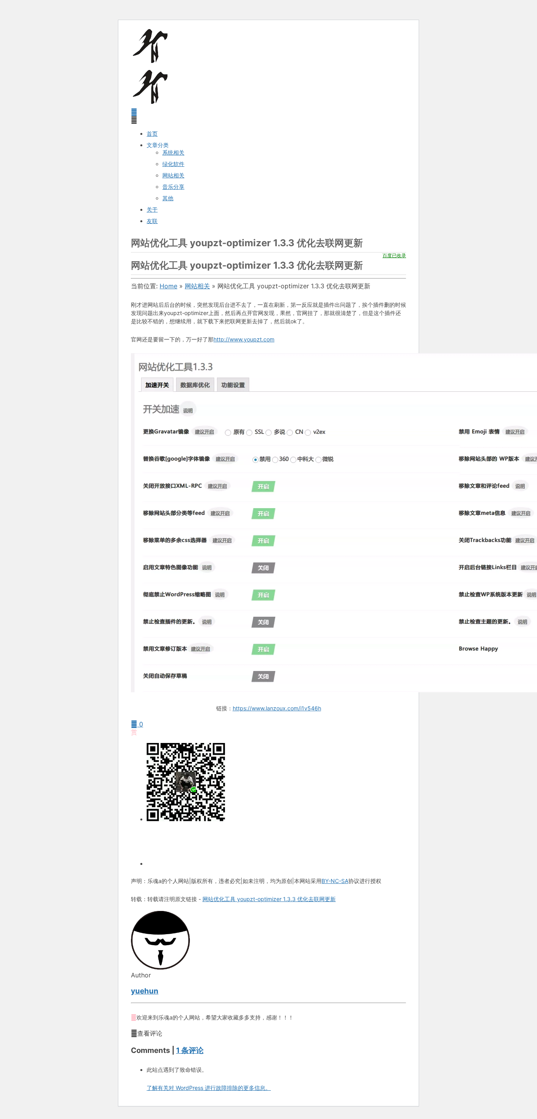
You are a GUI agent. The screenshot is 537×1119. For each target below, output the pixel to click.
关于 (152, 209)
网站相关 (173, 175)
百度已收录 (394, 255)
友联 (152, 221)
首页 (152, 133)
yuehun (144, 990)
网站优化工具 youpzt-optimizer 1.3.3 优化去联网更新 (269, 899)
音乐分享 (173, 186)
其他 (167, 198)
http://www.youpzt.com (243, 339)
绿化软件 (173, 163)
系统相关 (173, 152)
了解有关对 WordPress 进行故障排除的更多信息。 (209, 1087)
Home (168, 286)
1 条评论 (190, 1050)
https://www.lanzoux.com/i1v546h (277, 708)
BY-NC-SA (335, 881)
